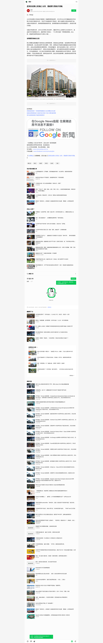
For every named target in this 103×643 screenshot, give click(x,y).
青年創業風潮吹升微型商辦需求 (35, 115)
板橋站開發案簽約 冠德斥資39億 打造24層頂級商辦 (41, 113)
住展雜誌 (30, 155)
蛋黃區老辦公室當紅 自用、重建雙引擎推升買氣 (61, 155)
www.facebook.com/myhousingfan (43, 151)
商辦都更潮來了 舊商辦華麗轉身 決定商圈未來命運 (41, 111)
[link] (31, 641)
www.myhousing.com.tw (40, 149)
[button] (27, 641)
